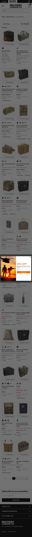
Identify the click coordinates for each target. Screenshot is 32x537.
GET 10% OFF (23, 272)
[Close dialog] (30, 257)
